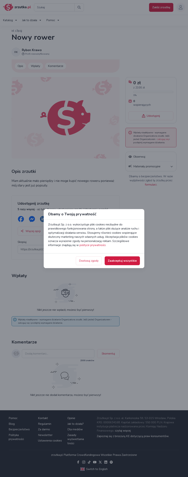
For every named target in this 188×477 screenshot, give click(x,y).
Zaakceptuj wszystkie (122, 261)
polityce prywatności (92, 245)
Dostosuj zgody (89, 261)
